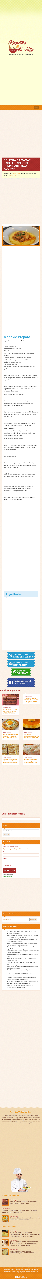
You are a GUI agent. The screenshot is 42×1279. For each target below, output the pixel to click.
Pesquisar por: (7, 919)
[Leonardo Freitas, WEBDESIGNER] (21, 1277)
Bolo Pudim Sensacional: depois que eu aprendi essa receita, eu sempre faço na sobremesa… (31, 736)
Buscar (6, 834)
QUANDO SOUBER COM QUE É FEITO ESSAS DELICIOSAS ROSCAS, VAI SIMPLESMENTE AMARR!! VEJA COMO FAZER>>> (24, 1243)
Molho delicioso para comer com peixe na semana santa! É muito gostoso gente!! (31, 761)
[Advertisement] (21, 20)
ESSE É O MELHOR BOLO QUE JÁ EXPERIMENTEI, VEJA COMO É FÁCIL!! (22, 1252)
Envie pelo (22, 672)
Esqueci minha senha (8, 874)
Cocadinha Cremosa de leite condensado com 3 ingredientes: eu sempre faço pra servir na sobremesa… (10, 761)
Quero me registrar (7, 876)
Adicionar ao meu (23, 656)
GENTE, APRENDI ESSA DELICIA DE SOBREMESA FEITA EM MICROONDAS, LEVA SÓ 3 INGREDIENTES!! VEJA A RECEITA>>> (25, 1234)
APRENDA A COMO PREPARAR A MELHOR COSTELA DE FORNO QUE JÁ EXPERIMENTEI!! (31, 700)
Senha (4, 858)
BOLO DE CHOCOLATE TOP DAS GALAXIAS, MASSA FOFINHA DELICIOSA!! (10, 711)
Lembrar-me (7, 866)
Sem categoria (15, 176)
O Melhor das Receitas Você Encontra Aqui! (21, 54)
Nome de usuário (8, 852)
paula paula (16, 173)
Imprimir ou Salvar (21, 664)
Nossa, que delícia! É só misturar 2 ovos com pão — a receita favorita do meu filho (10, 736)
